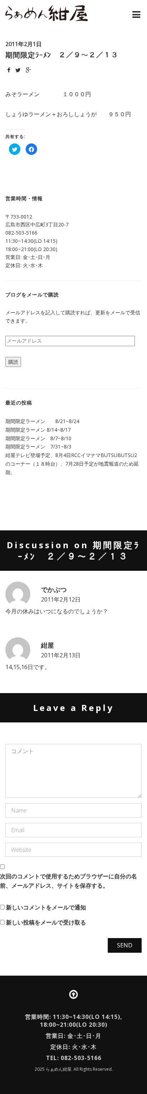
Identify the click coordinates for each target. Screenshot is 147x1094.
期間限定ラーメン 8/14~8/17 (38, 429)
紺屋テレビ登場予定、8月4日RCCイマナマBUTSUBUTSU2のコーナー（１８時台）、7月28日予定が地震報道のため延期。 (72, 464)
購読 (13, 361)
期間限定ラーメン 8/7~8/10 (38, 438)
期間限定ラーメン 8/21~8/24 (42, 421)
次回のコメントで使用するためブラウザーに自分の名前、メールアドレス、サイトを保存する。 (68, 880)
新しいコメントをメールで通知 (46, 907)
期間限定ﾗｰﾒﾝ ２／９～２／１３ (61, 55)
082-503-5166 (21, 232)
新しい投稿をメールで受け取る (46, 922)
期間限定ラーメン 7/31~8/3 (38, 446)
